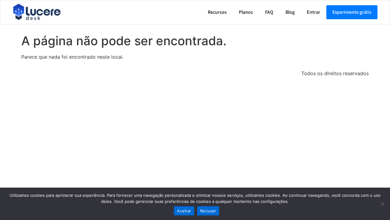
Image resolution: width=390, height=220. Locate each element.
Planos (246, 12)
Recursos (217, 12)
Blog (290, 12)
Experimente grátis (351, 12)
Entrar (313, 12)
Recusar (208, 210)
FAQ (269, 12)
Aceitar (184, 210)
